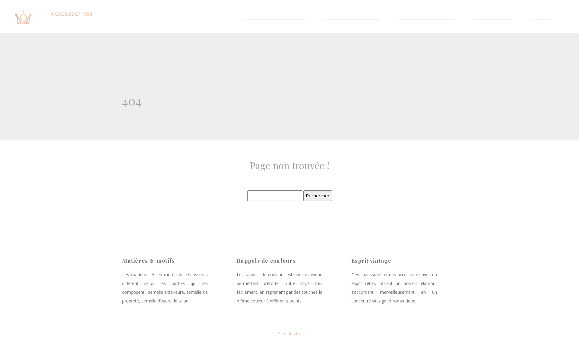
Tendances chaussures (274, 15)
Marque (540, 15)
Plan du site (289, 333)
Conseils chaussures (351, 15)
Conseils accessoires (426, 15)
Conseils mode (492, 15)
